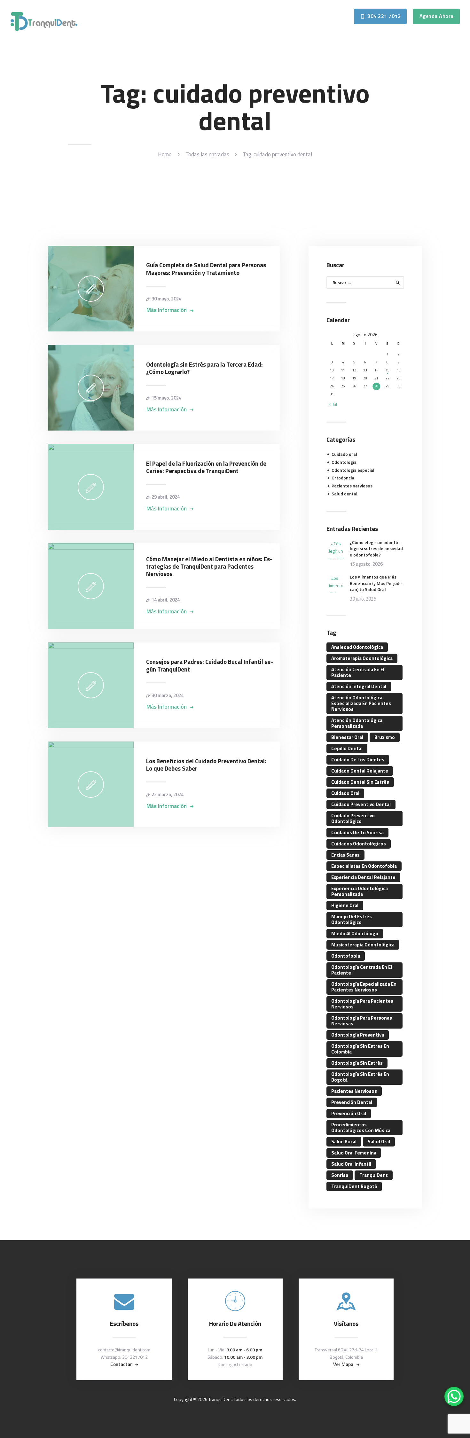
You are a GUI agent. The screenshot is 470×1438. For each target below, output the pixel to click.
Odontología (344, 462)
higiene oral (344, 905)
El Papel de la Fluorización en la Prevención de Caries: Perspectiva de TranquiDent (206, 467)
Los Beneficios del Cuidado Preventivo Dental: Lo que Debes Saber (206, 765)
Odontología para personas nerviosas (361, 1020)
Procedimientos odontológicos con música (360, 1127)
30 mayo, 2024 (166, 298)
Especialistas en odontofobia (364, 866)
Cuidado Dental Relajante (359, 770)
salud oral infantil (351, 1164)
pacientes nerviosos (354, 1091)
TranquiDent (373, 1175)
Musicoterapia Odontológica (363, 944)
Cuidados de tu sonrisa (357, 832)
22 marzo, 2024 (168, 794)
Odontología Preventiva (357, 1034)
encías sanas (345, 855)
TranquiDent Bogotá (354, 1186)
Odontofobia (345, 956)
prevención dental (351, 1102)
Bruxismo (384, 737)
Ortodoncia (343, 477)
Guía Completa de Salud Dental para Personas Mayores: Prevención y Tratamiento (206, 268)
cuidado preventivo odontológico (353, 818)
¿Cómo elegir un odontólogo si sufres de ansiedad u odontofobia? (376, 548)
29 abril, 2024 (166, 497)
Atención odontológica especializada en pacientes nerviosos (361, 703)
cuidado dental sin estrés (360, 782)
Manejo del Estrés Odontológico (351, 919)
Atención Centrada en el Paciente (357, 672)
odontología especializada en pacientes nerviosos (363, 986)
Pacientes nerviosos (352, 485)
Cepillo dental (347, 748)
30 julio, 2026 (363, 598)
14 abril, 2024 (166, 599)
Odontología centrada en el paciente (361, 969)
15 (387, 370)
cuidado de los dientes (357, 759)
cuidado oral (345, 793)
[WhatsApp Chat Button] (454, 1396)
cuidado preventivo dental (361, 804)
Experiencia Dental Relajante (363, 877)
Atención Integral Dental (358, 686)
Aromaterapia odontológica (362, 658)
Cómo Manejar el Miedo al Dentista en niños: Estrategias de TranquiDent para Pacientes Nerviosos (209, 567)
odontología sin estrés (357, 1063)
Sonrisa (339, 1175)
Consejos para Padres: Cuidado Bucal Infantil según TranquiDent (209, 665)
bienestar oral (347, 737)
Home (165, 155)
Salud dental (344, 493)
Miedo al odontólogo (354, 933)
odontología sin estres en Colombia (360, 1048)
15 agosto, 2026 (366, 564)
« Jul (333, 404)
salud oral (379, 1141)
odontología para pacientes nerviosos (362, 1003)
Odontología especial (353, 470)
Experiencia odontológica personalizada (359, 891)
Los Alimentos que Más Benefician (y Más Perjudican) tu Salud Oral (376, 583)
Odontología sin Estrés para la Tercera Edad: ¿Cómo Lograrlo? (204, 368)
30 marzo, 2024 (168, 695)
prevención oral (348, 1113)
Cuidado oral (344, 454)
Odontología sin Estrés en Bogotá (360, 1077)
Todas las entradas (207, 154)
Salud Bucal (343, 1141)
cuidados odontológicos (358, 843)
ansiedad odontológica (357, 647)
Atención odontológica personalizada (356, 723)
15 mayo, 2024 (166, 397)
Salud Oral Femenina (353, 1152)
